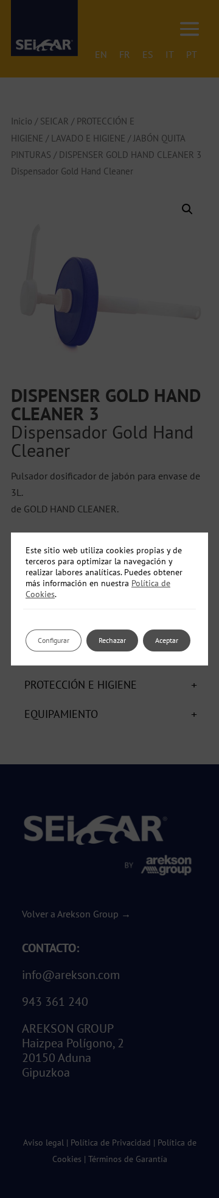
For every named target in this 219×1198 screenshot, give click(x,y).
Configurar (53, 640)
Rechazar (112, 640)
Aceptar (166, 640)
